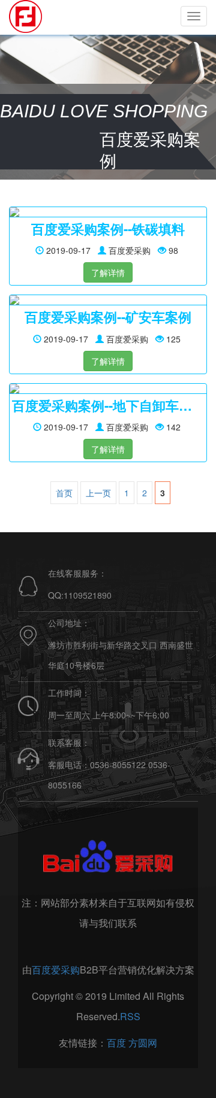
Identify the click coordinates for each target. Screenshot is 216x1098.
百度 (116, 1043)
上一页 (98, 493)
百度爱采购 (56, 969)
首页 (64, 493)
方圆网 (142, 1043)
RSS (130, 1016)
